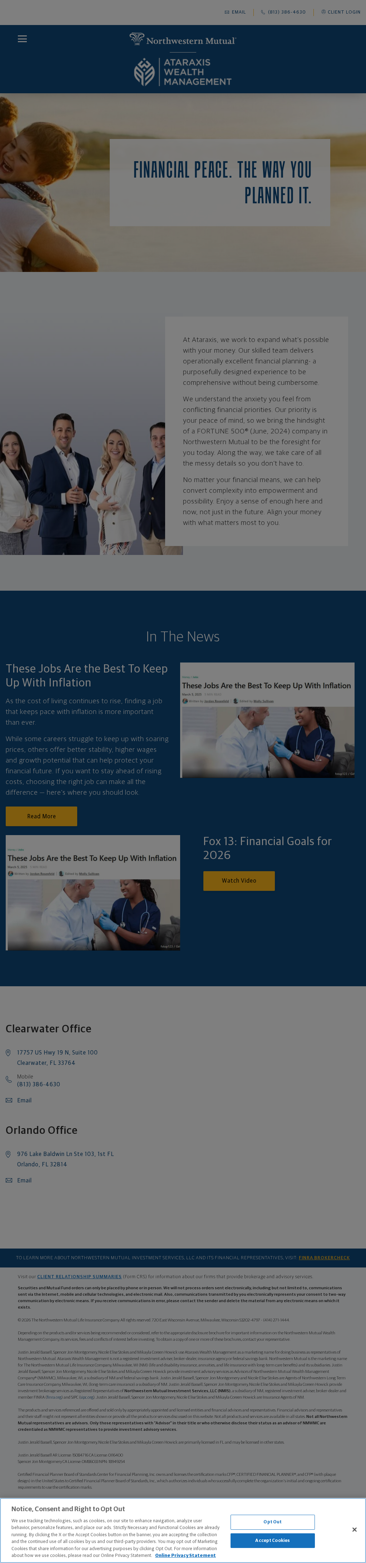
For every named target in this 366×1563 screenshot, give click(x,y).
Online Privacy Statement (185, 1555)
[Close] (354, 1529)
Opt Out (272, 1522)
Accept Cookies (272, 1540)
